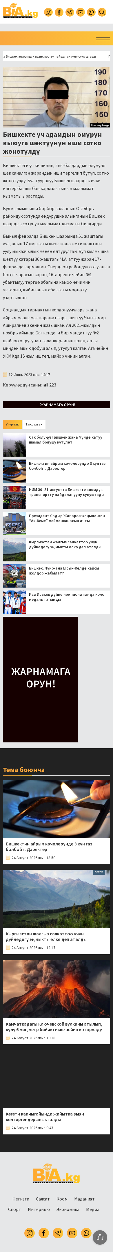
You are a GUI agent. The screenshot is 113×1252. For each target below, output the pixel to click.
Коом (62, 1199)
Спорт (14, 1209)
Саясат (43, 1199)
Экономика (68, 1209)
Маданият (84, 1199)
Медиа (92, 1209)
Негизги (20, 1199)
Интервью (39, 1209)
